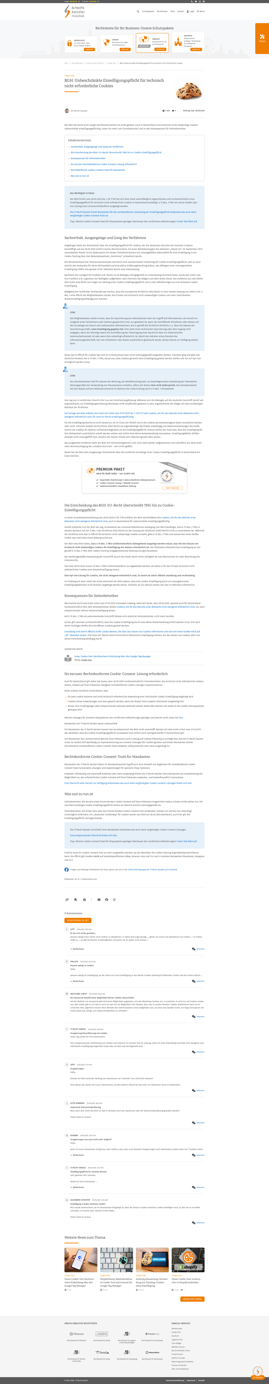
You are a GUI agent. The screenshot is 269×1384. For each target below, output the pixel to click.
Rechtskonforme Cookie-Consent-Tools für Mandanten (98, 170)
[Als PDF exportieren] (75, 900)
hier (181, 717)
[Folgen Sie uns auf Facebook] (204, 1)
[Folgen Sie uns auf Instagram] (200, 2)
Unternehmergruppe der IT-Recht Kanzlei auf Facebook (152, 869)
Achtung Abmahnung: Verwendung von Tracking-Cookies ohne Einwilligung (152, 1282)
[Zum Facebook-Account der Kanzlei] (106, 900)
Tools (172, 11)
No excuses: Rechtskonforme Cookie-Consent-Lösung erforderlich (104, 164)
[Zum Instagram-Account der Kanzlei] (114, 900)
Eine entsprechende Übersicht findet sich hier (93, 835)
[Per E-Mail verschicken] (98, 900)
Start (66, 63)
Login (192, 11)
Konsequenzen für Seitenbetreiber (88, 158)
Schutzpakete (148, 11)
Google (72, 1)
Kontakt (201, 1380)
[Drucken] (84, 900)
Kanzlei (181, 11)
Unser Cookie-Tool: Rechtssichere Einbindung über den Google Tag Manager (112, 656)
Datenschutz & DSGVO (95, 63)
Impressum (191, 1380)
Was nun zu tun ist (80, 176)
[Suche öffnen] (138, 11)
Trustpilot (90, 1)
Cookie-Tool (111, 63)
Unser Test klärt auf (187, 221)
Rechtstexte (162, 11)
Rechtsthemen (77, 63)
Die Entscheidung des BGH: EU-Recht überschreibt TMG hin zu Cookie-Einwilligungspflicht (116, 152)
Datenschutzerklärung (175, 1380)
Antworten (201, 949)
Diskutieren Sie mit (78, 920)
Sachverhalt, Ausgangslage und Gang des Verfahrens (97, 146)
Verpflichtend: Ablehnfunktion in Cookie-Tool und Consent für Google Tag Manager (116, 1282)
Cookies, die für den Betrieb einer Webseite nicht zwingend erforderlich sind (156, 607)
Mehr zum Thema (192, 1299)
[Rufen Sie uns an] (192, 1)
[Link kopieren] (66, 900)
